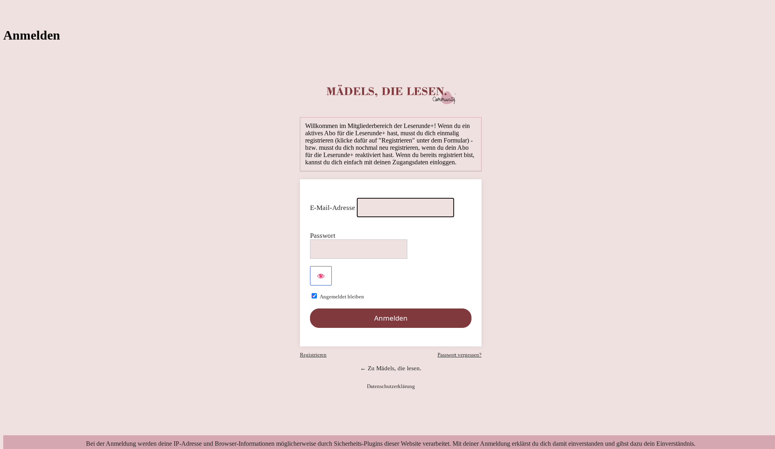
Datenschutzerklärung (391, 386)
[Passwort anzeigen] (321, 275)
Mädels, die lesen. (391, 94)
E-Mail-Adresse (332, 208)
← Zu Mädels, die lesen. (390, 368)
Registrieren (313, 355)
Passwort (322, 235)
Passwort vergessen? (460, 355)
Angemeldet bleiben (342, 297)
